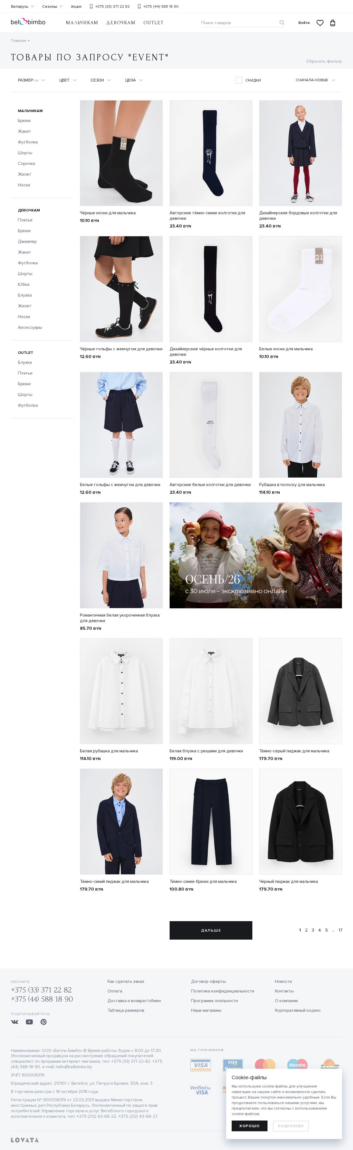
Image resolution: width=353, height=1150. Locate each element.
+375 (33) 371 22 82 (112, 6)
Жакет (24, 131)
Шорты (25, 153)
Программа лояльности (214, 1000)
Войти (304, 22)
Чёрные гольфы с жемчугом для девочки (121, 349)
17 (341, 930)
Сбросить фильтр (324, 61)
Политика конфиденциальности (222, 991)
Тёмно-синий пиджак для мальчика (114, 881)
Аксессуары (30, 327)
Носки (24, 185)
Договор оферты (208, 981)
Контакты (284, 991)
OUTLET (153, 22)
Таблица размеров (126, 1010)
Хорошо (249, 1126)
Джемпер (27, 241)
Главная (18, 40)
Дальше (211, 930)
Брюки (24, 120)
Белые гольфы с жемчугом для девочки (120, 484)
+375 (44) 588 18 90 (161, 6)
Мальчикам (82, 22)
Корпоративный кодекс (298, 1010)
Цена (130, 80)
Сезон (97, 80)
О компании (286, 1000)
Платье (25, 220)
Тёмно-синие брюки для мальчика (203, 881)
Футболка (28, 142)
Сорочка (26, 163)
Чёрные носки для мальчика (108, 213)
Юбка (23, 284)
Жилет (24, 174)
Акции (76, 7)
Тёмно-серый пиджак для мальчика (294, 751)
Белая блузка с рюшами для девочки (206, 751)
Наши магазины (206, 1010)
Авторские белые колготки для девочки (210, 484)
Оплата (115, 991)
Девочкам (120, 22)
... (333, 930)
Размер (28, 80)
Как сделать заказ (126, 981)
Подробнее (291, 1126)
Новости (283, 981)
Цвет (64, 80)
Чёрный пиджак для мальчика (288, 881)
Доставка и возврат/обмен (134, 1000)
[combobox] (312, 80)
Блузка (25, 295)
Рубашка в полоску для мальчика (292, 484)
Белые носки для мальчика (286, 349)
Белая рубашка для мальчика (109, 751)
